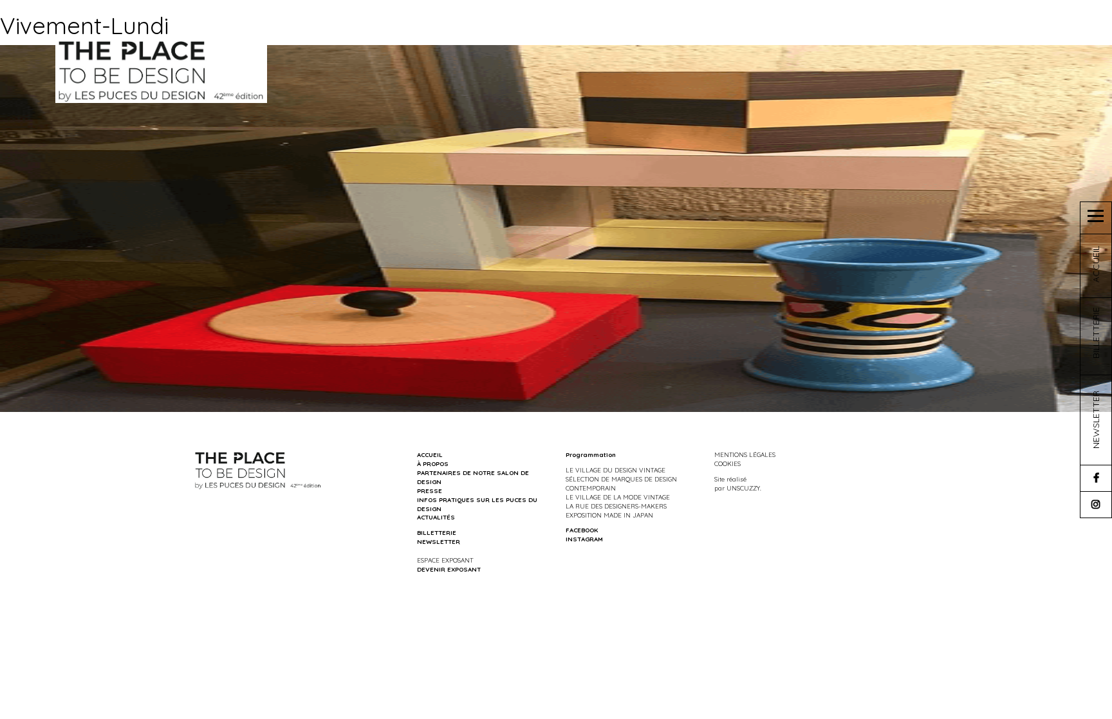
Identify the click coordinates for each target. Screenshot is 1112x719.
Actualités (436, 517)
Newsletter (438, 541)
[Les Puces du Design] (161, 70)
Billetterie (436, 532)
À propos (433, 463)
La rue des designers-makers (616, 506)
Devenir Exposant (449, 569)
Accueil (430, 454)
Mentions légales (744, 454)
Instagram (584, 539)
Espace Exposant (445, 560)
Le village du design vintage (615, 470)
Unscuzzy (743, 488)
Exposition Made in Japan (609, 515)
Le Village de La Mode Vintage (618, 497)
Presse (429, 490)
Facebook (582, 530)
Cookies (727, 463)
